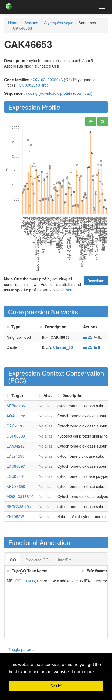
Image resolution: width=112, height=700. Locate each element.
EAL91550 (15, 456)
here (70, 289)
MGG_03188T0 (20, 496)
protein (66, 93)
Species (31, 22)
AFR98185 (16, 405)
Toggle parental (21, 649)
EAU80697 (16, 466)
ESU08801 (16, 476)
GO (13, 560)
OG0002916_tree (34, 85)
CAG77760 (16, 426)
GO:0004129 (26, 580)
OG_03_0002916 (48, 79)
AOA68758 (16, 415)
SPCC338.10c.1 (20, 506)
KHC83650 (16, 486)
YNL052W (15, 516)
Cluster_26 (63, 347)
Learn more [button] (83, 672)
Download (95, 280)
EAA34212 (16, 446)
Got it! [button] (56, 686)
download (48, 93)
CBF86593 (16, 436)
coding (32, 93)
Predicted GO (37, 560)
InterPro (65, 560)
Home (13, 22)
